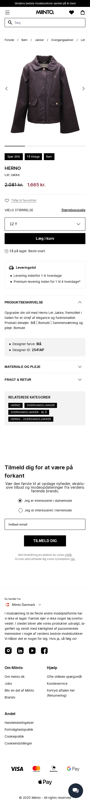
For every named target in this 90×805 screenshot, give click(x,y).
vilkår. (68, 555)
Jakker (39, 40)
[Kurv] (82, 12)
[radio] (20, 501)
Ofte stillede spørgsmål (64, 676)
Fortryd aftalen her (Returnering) (61, 693)
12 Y (13, 224)
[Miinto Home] (45, 12)
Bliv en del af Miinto (19, 690)
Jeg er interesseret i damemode (48, 500)
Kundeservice (57, 683)
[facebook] (44, 651)
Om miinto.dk (15, 676)
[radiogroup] (45, 505)
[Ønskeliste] (71, 12)
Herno (13, 168)
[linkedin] (20, 651)
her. (73, 559)
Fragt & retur (18, 379)
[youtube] (32, 651)
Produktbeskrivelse (24, 302)
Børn (24, 40)
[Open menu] (7, 12)
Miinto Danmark (23, 604)
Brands (10, 697)
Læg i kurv (45, 238)
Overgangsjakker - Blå (29, 412)
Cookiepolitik (14, 736)
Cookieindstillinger (18, 743)
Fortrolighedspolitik (19, 729)
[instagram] (8, 651)
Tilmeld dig (45, 541)
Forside (9, 40)
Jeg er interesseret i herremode (48, 510)
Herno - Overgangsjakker (31, 419)
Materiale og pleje (22, 367)
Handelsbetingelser (19, 722)
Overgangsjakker (62, 40)
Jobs (8, 683)
